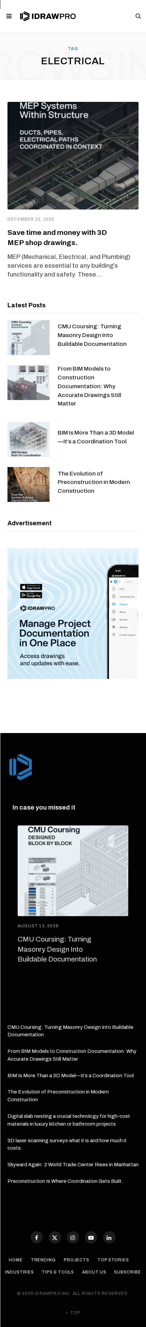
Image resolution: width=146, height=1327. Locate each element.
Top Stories (113, 1260)
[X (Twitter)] (55, 1237)
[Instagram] (73, 1237)
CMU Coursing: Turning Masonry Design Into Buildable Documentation (92, 335)
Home (16, 1260)
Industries (19, 1272)
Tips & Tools (58, 1272)
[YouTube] (91, 1237)
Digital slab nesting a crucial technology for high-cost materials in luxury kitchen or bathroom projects (68, 1120)
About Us (94, 1272)
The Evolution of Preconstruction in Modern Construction (94, 482)
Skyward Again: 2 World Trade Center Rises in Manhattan (73, 1164)
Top (74, 1312)
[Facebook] (37, 1237)
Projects (76, 1260)
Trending (43, 1260)
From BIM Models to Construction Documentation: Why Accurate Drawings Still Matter (89, 386)
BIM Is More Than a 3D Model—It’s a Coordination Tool (96, 437)
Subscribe (127, 1272)
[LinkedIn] (109, 1237)
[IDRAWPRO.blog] (48, 16)
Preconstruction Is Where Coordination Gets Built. (65, 1181)
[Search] (138, 16)
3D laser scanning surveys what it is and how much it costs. (67, 1144)
